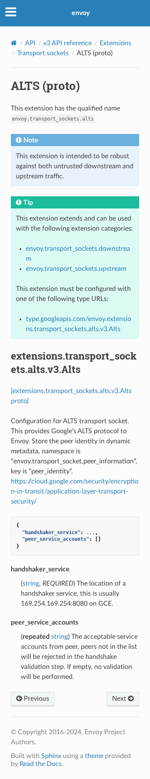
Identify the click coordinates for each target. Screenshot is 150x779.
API (30, 43)
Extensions (115, 43)
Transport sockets (43, 53)
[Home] (14, 42)
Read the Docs (41, 764)
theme (94, 756)
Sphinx (51, 756)
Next (120, 698)
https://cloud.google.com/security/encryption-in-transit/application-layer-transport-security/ (74, 491)
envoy (81, 13)
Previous (35, 698)
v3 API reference (67, 43)
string (30, 583)
